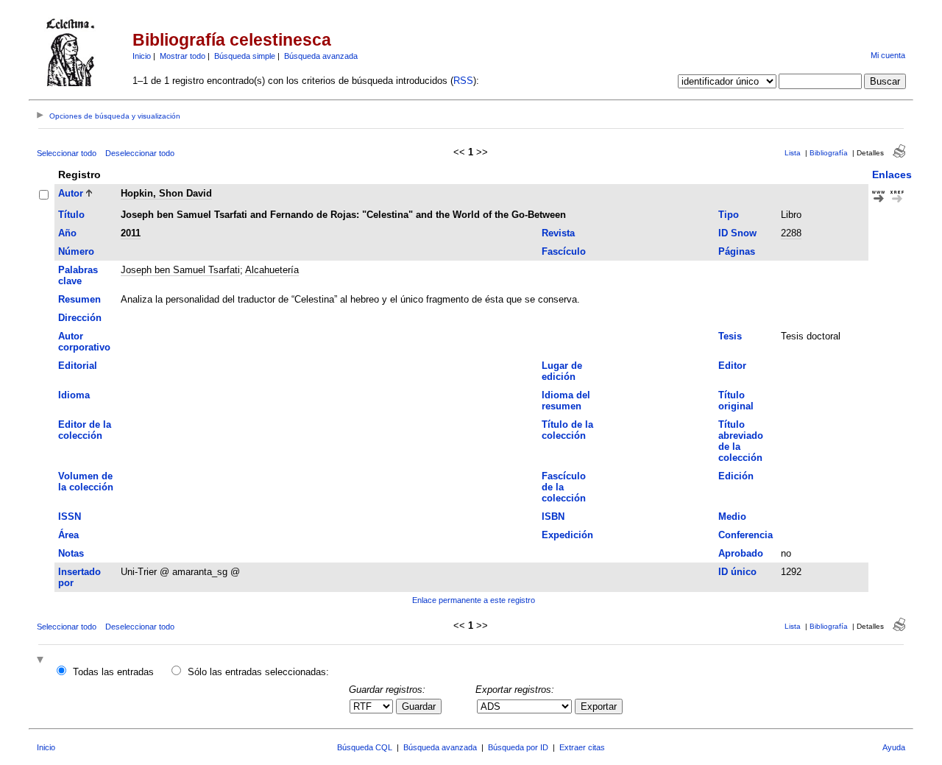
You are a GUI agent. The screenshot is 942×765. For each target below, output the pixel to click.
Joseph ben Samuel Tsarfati (180, 269)
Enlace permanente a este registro (473, 600)
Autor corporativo (84, 342)
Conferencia (745, 534)
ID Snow (737, 233)
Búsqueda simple (244, 56)
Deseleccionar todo (139, 153)
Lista (793, 153)
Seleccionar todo (66, 153)
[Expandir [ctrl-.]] (42, 661)
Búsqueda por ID (518, 747)
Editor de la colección (84, 430)
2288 (791, 233)
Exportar (599, 706)
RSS (463, 80)
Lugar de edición (562, 371)
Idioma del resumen (566, 400)
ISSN (69, 516)
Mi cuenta (888, 55)
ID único (737, 571)
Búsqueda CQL (364, 747)
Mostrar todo (182, 56)
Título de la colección (567, 430)
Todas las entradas (113, 671)
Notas (71, 553)
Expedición (567, 534)
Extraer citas (582, 747)
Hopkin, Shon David (166, 193)
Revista (558, 233)
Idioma (74, 395)
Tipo (728, 214)
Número (76, 251)
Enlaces (892, 174)
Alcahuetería (272, 269)
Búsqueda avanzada (321, 56)
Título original (736, 400)
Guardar (419, 706)
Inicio (141, 56)
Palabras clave (78, 275)
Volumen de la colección (85, 481)
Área (68, 534)
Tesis (730, 336)
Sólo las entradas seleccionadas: (258, 671)
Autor (70, 193)
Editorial (77, 365)
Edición (736, 476)
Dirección (80, 317)
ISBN (553, 516)
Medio (732, 516)
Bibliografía (829, 153)
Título (71, 214)
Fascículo (564, 251)
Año (67, 233)
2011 (131, 233)
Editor (732, 365)
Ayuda (893, 747)
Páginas (736, 251)
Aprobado (740, 553)
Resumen (79, 299)
